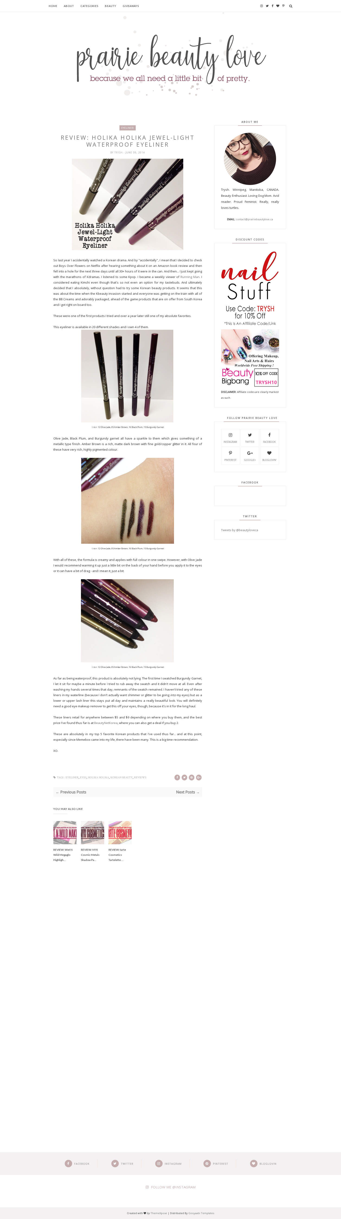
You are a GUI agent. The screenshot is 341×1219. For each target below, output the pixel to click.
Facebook (269, 441)
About (69, 5)
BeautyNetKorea (106, 723)
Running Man (189, 277)
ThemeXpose (159, 1213)
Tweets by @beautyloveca (239, 530)
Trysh (119, 152)
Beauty (110, 5)
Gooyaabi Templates (201, 1213)
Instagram (230, 441)
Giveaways (131, 5)
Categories (89, 5)
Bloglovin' (269, 460)
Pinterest (230, 460)
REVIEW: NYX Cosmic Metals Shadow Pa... (90, 855)
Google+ (250, 460)
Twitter (249, 441)
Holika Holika (98, 777)
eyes (83, 777)
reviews (140, 777)
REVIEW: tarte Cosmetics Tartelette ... (117, 855)
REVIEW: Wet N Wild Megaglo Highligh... (63, 855)
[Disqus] (127, 945)
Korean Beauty (121, 777)
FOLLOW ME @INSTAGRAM (173, 1187)
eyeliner (127, 127)
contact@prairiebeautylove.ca (254, 219)
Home (53, 5)
